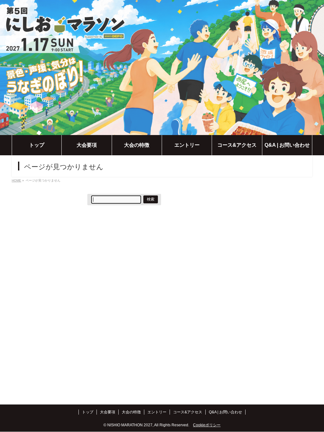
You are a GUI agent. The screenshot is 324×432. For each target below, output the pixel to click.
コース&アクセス (187, 412)
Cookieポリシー (207, 425)
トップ (87, 412)
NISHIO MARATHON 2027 (130, 425)
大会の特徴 (131, 412)
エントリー (156, 412)
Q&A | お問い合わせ (225, 412)
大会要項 (107, 412)
